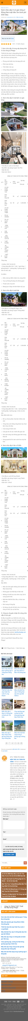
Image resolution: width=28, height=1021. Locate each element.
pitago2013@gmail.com (9, 965)
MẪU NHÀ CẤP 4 (5, 7)
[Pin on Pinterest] (18, 743)
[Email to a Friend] (15, 743)
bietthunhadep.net (20, 632)
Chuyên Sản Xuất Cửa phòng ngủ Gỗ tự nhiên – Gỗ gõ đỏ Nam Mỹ (14, 880)
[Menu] (2, 3)
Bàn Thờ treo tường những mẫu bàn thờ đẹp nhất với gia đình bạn (14, 885)
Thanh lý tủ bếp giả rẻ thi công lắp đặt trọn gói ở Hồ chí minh (14, 895)
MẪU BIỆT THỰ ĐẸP (7, 982)
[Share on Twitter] (12, 743)
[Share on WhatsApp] (6, 743)
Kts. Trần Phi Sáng (18, 17)
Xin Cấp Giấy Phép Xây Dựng (14, 1006)
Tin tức (3, 991)
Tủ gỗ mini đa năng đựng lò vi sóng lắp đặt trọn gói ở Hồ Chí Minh (14, 890)
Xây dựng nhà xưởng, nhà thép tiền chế (14, 1009)
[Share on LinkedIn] (21, 743)
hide (12, 38)
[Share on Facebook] (9, 743)
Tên (4, 832)
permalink (5, 751)
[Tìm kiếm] (25, 2)
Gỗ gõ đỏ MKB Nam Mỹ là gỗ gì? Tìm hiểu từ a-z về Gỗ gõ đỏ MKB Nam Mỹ (13, 875)
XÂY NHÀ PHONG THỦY (18, 1005)
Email (5, 839)
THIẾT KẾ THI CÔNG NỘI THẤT (14, 1007)
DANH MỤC (3, 1004)
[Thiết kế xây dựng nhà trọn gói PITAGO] (14, 3)
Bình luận (6, 819)
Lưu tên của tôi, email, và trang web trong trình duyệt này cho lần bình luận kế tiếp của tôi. (13, 849)
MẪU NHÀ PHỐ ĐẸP (11, 1004)
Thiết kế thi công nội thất (8, 988)
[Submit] (25, 863)
